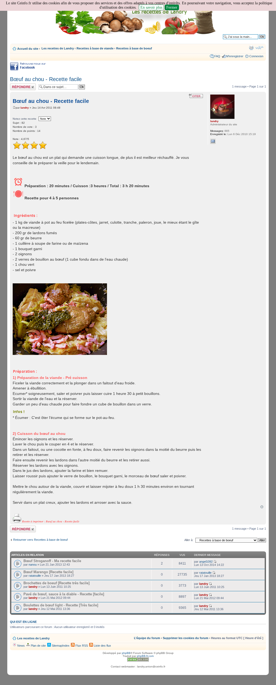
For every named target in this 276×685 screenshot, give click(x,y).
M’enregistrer (234, 56)
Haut (261, 506)
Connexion (256, 56)
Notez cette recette (24, 118)
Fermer (171, 7)
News (20, 645)
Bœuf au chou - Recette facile (46, 79)
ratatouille (35, 575)
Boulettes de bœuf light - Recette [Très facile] (60, 605)
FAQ (217, 56)
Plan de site (38, 645)
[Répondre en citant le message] (196, 96)
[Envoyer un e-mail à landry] (213, 141)
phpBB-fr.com (145, 655)
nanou (33, 564)
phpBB (126, 653)
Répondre (16, 85)
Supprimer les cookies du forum (185, 638)
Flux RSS (81, 645)
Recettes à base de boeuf (134, 48)
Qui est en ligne (23, 621)
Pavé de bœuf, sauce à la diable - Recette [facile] (63, 594)
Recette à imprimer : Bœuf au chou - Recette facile (50, 521)
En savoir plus (151, 7)
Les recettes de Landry (58, 48)
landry (24, 107)
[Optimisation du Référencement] (138, 660)
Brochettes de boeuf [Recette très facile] (56, 583)
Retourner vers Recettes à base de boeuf (40, 539)
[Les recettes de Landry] (137, 21)
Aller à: (188, 540)
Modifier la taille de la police (259, 47)
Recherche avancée (252, 40)
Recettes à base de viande (95, 48)
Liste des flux (102, 645)
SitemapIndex (60, 645)
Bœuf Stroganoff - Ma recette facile (52, 561)
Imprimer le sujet (251, 47)
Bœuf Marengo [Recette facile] (48, 572)
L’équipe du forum (147, 638)
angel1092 (206, 561)
